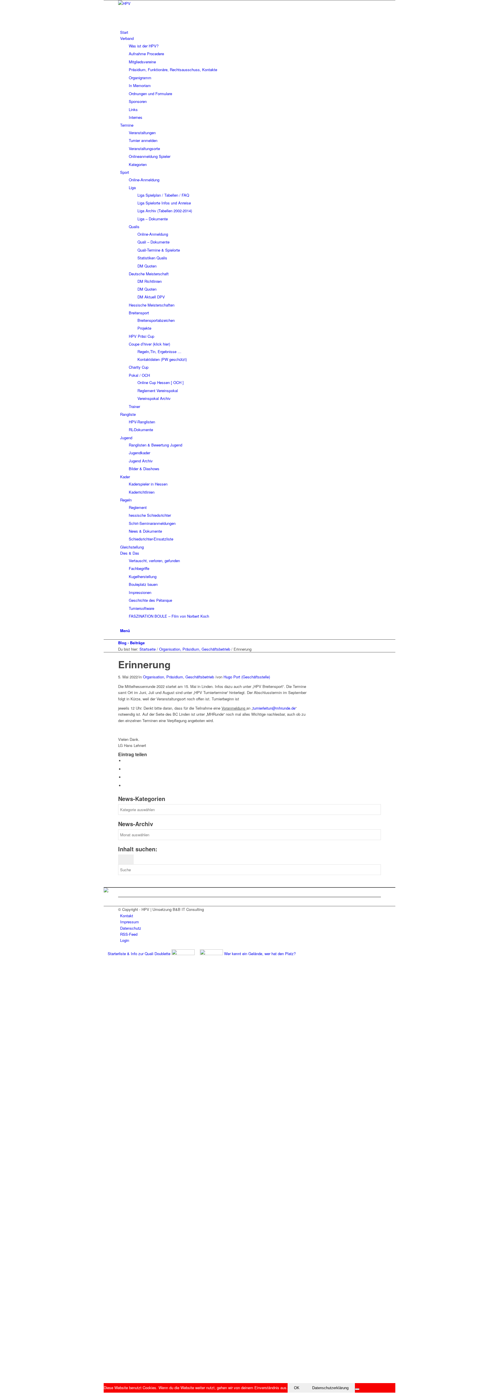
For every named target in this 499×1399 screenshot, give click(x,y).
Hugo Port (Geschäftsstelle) (247, 677)
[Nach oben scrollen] (105, 1395)
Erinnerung (144, 664)
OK (296, 1388)
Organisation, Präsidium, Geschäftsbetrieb (194, 649)
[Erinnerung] (119, 655)
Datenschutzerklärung (330, 1388)
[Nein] (357, 1389)
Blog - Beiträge (131, 642)
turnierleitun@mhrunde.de (274, 708)
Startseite (147, 649)
